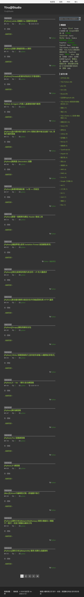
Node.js (74, 38)
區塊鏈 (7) (64, 138)
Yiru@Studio (12, 7)
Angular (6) (64, 153)
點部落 (52, 2)
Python (53, 38)
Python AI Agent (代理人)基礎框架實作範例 (22, 104)
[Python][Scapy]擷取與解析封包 (17, 327)
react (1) (63, 197)
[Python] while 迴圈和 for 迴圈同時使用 (20, 21)
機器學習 (52, 261)
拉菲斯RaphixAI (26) (67, 98)
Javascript (63, 35)
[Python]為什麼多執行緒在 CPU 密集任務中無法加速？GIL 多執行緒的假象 (29, 132)
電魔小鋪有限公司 (46, 591)
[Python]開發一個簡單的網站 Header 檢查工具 (23, 216)
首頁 (60, 2)
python (23, 24)
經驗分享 (62, 63)
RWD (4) (63, 173)
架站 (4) (63, 161)
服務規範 (7, 591)
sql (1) (63, 185)
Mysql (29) (64, 94)
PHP (70, 40)
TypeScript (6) (65, 149)
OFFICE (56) (65, 78)
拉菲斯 (76, 57)
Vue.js (61, 54)
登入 (76, 2)
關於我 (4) (64, 157)
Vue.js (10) (64, 126)
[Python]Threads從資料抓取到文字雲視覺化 (22, 76)
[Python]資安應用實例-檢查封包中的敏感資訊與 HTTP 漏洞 (28, 299)
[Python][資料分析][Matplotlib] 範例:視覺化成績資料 (26, 550)
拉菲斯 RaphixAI (65, 59)
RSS (68, 2)
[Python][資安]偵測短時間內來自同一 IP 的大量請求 (25, 272)
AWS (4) (63, 169)
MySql (61, 38)
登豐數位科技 (66, 591)
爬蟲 (71, 61)
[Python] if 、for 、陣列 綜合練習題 (19, 382)
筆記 (76, 61)
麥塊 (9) (63, 130)
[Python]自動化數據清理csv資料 (17, 48)
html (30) (63, 90)
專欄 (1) (63, 201)
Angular (64, 28)
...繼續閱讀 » (8, 34)
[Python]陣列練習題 (12, 410)
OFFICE (63, 40)
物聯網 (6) (64, 146)
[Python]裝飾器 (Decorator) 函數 (18, 161)
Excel (70, 28)
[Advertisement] (71, 220)
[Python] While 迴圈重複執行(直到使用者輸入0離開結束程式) (29, 355)
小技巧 (70, 57)
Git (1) (63, 193)
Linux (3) (63, 177)
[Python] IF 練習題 (12, 465)
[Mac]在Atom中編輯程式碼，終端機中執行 (21, 493)
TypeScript (72, 52)
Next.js (68, 38)
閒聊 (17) (64, 108)
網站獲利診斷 (73, 63)
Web (67, 54)
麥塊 (69, 68)
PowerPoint (62, 43)
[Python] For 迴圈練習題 (14, 438)
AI (60, 28)
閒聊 (64, 68)
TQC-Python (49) (66, 82)
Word (72, 54)
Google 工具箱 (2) (67, 181)
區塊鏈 (64, 57)
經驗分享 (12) (65, 122)
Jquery (71, 36)
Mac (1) (63, 205)
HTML (68, 33)
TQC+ (74, 45)
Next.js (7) (64, 142)
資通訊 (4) (64, 165)
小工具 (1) (64, 189)
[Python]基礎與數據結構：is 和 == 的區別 (21, 189)
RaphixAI (62, 45)
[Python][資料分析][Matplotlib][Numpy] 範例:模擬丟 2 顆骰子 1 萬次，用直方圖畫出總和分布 (29, 522)
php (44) (63, 86)
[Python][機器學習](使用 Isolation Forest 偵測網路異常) (27, 244)
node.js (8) (64, 134)
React (69, 45)
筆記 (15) (64, 112)
